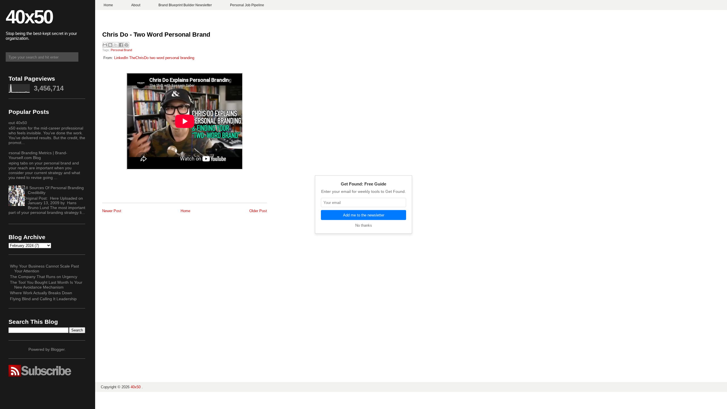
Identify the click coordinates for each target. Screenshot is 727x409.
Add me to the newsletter (363, 215)
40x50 (29, 16)
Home (108, 5)
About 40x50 (15, 122)
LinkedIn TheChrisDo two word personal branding (154, 58)
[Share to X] (115, 45)
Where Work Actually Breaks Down (41, 293)
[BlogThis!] (110, 45)
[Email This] (105, 45)
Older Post (258, 211)
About (135, 5)
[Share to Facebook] (121, 45)
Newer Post (111, 211)
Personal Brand (121, 50)
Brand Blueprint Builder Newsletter (185, 5)
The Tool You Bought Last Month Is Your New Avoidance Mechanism (46, 284)
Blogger (57, 349)
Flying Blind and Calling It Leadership (43, 299)
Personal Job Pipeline (247, 5)
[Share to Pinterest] (126, 45)
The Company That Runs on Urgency (43, 276)
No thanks (363, 225)
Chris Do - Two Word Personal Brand (156, 34)
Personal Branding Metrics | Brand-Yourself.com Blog (35, 155)
